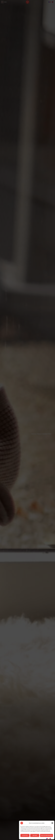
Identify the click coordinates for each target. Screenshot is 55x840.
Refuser (35, 835)
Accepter (25, 835)
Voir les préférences (46, 835)
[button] (52, 823)
